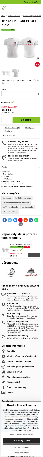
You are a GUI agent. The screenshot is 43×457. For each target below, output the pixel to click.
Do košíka (26, 120)
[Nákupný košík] (32, 8)
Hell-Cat (12, 135)
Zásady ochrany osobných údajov (21, 434)
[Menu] (38, 8)
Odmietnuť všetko (21, 447)
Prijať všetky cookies (21, 441)
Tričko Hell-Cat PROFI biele (21, 244)
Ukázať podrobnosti (21, 453)
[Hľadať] (27, 8)
